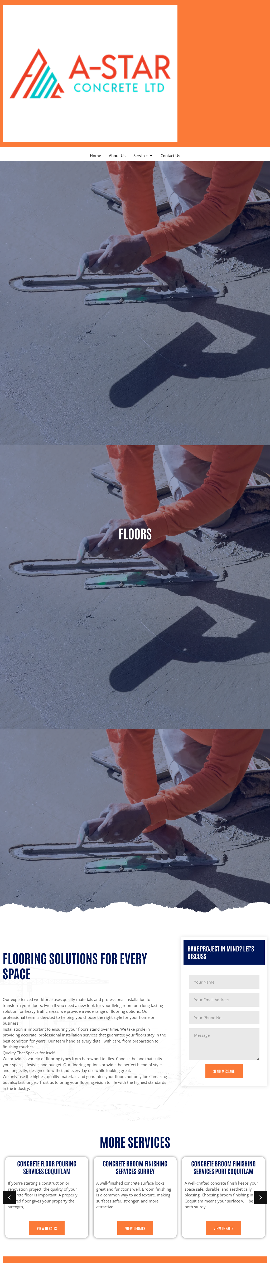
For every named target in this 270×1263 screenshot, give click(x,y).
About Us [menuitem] (117, 155)
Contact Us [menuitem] (170, 155)
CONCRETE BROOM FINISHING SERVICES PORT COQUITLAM (135, 1167)
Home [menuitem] (95, 155)
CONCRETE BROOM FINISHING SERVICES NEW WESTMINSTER (223, 1167)
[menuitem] (143, 155)
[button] (9, 1197)
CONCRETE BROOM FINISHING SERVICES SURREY (47, 1167)
